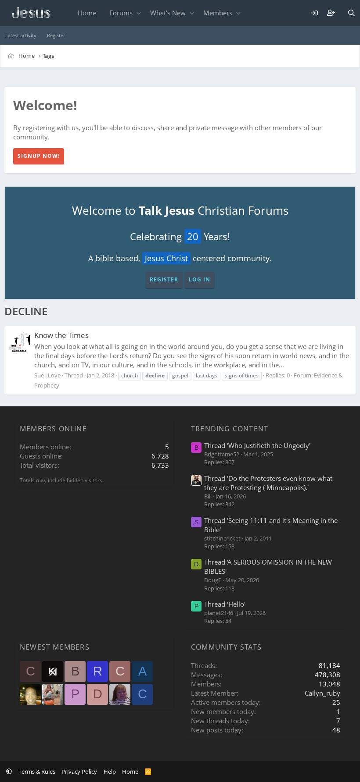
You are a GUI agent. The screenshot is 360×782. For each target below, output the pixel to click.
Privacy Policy (79, 771)
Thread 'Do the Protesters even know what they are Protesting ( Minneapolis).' (268, 483)
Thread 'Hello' (224, 604)
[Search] (351, 13)
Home (87, 12)
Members (217, 12)
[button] (138, 13)
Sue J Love (47, 375)
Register (56, 35)
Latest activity (20, 35)
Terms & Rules (36, 771)
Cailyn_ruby (322, 693)
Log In (199, 279)
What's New (168, 12)
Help (110, 771)
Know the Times (61, 335)
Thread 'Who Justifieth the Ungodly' (257, 445)
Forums (121, 12)
